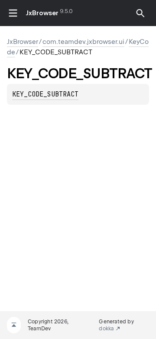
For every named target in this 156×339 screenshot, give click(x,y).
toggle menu (13, 13)
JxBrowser (42, 13)
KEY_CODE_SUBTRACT (45, 94)
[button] (140, 13)
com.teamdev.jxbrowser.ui (83, 42)
